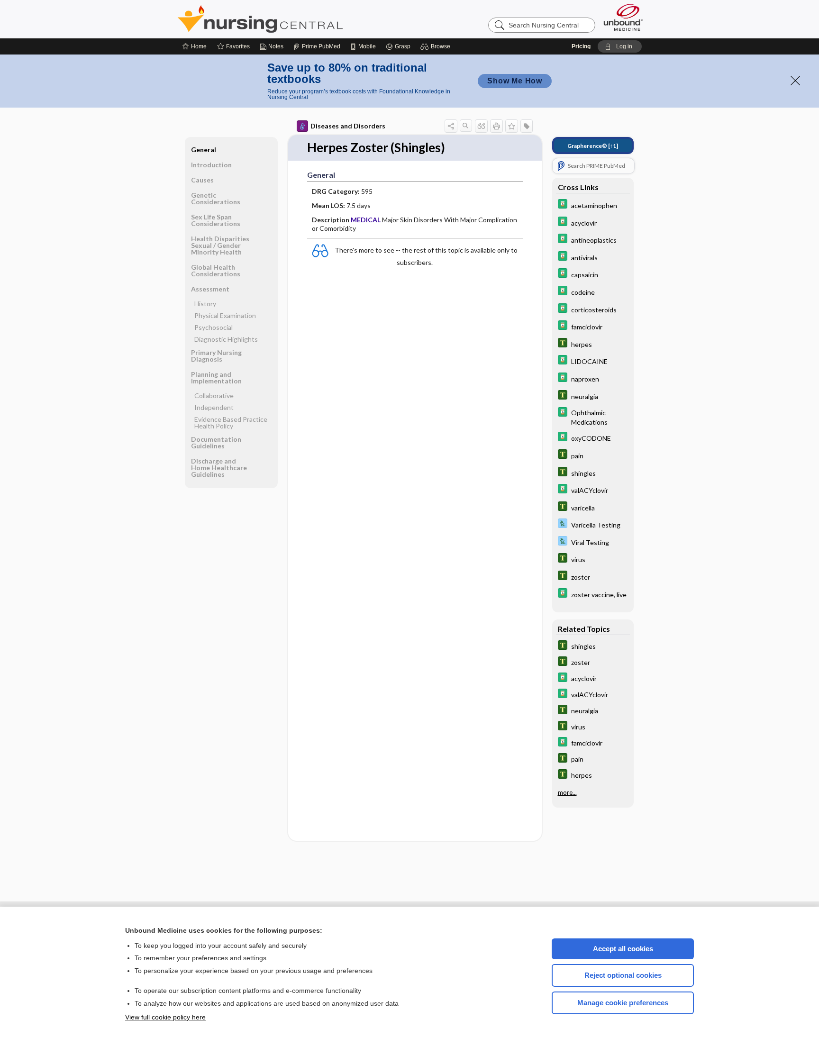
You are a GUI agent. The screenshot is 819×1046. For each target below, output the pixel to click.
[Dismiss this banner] (795, 80)
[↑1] (592, 145)
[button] (436, 46)
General (203, 150)
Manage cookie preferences (622, 1003)
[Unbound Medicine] (623, 17)
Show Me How (514, 81)
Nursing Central (295, 19)
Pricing (581, 46)
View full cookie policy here (165, 1017)
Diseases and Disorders (347, 126)
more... (567, 792)
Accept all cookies (623, 949)
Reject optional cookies (623, 975)
